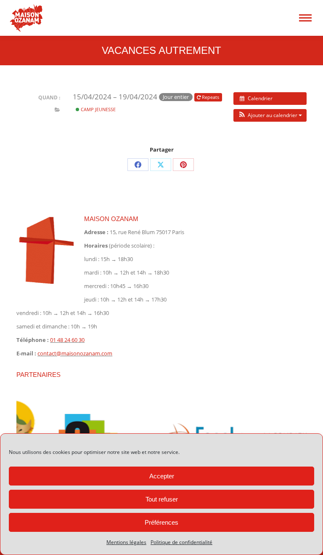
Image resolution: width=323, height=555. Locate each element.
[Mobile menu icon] (305, 18)
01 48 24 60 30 (67, 340)
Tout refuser (162, 499)
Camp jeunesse (97, 109)
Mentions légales (126, 542)
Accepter (161, 476)
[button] (270, 115)
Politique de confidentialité (181, 542)
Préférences (161, 522)
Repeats (210, 97)
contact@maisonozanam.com (74, 353)
